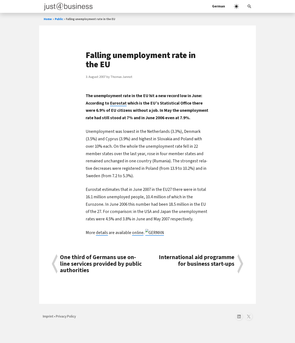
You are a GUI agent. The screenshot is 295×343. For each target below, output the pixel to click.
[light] (236, 6)
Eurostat (118, 103)
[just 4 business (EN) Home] (67, 6)
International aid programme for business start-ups (196, 261)
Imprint (48, 316)
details (102, 233)
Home (48, 19)
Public (59, 19)
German (218, 6)
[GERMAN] (154, 233)
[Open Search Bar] (249, 6)
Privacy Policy (66, 316)
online (137, 233)
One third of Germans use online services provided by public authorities (101, 264)
